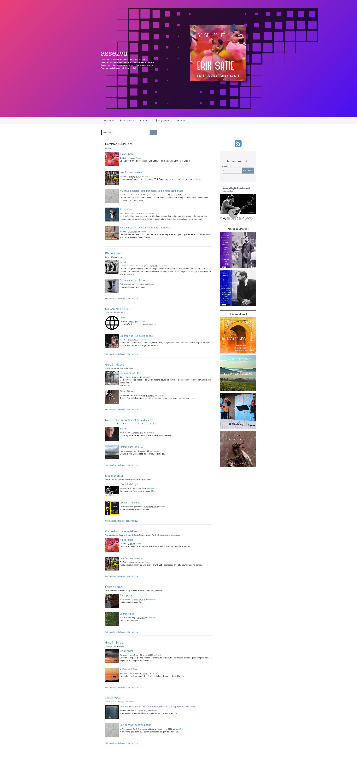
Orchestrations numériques (122, 531)
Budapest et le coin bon (133, 280)
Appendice (126, 209)
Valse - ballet (127, 154)
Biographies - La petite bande (136, 335)
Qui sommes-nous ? (117, 309)
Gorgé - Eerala (114, 642)
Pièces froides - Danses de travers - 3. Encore (145, 227)
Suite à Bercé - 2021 (131, 373)
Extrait (123, 428)
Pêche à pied (113, 253)
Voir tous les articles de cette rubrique (121, 298)
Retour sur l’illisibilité (131, 447)
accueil (110, 120)
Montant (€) (227, 166)
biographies (164, 120)
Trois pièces (126, 391)
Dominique (188, 195)
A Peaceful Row (129, 669)
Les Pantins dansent (131, 172)
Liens (182, 120)
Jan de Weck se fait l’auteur (135, 724)
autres (145, 120)
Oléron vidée (127, 613)
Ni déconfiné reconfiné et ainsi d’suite (128, 420)
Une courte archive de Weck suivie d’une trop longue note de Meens (158, 706)
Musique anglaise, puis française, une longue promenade (152, 190)
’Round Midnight (129, 484)
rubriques (127, 120)
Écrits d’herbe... (115, 587)
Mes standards (114, 475)
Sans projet (126, 595)
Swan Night (126, 650)
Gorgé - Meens (114, 364)
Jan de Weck (113, 698)
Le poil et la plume (130, 502)
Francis (138, 158)
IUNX (123, 261)
